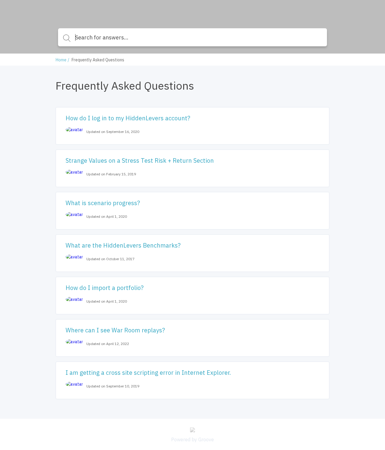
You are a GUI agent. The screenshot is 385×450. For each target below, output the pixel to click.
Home (61, 60)
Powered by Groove (192, 439)
